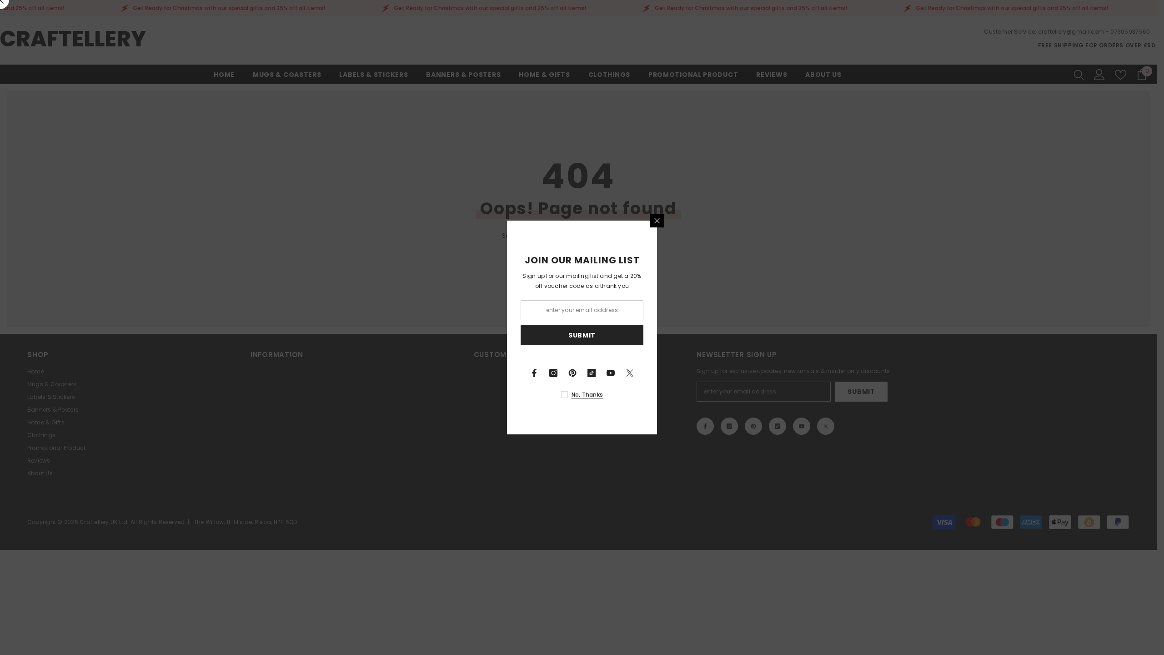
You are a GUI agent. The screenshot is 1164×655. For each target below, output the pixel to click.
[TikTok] (591, 373)
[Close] (657, 220)
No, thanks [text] (587, 394)
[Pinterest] (572, 373)
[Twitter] (629, 373)
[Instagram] (553, 373)
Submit (582, 335)
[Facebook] (534, 373)
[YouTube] (610, 373)
